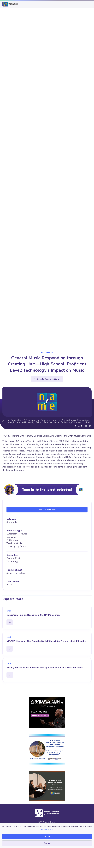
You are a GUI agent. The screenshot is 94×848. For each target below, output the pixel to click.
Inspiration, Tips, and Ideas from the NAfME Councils (33, 614)
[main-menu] (90, 5)
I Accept (47, 836)
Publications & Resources (23, 420)
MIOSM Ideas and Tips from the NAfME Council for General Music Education (46, 641)
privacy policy (47, 829)
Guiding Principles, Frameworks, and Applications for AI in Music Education (44, 667)
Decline (47, 843)
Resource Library (49, 420)
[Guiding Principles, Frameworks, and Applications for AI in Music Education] (9, 675)
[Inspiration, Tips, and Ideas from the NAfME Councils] (9, 622)
